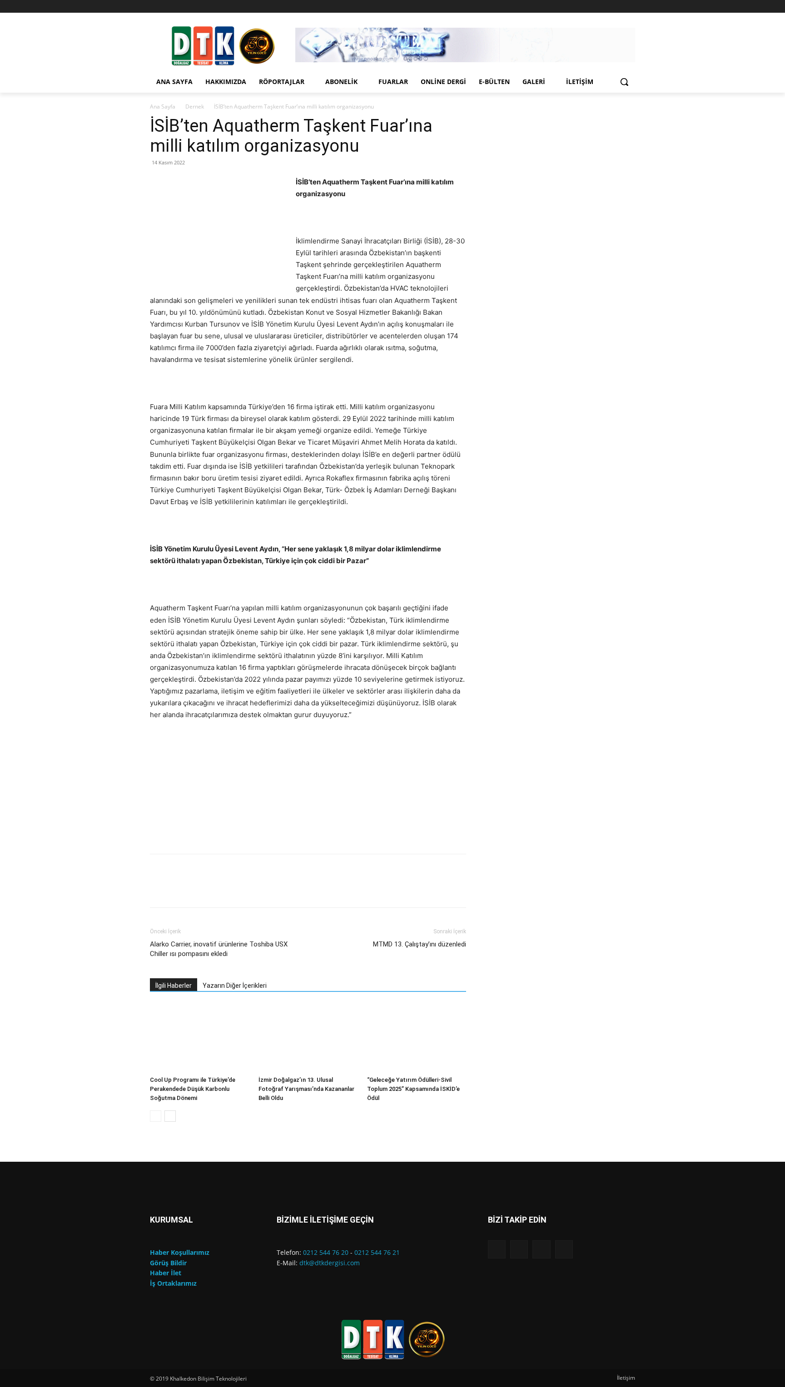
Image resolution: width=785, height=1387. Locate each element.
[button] (624, 82)
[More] (425, 889)
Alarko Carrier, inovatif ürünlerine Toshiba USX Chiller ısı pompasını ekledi (219, 949)
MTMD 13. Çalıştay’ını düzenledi (419, 944)
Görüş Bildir (168, 1262)
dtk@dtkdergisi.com (329, 1262)
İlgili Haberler (173, 985)
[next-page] (170, 1116)
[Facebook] (592, 6)
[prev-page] (155, 1116)
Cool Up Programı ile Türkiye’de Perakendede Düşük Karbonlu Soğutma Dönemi (192, 1088)
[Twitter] (630, 6)
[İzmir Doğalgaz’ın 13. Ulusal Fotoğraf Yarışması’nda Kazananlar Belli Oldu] (308, 1038)
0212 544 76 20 (325, 1252)
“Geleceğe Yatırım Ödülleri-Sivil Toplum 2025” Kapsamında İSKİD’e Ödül (413, 1088)
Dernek (194, 106)
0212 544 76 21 (377, 1252)
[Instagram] (605, 6)
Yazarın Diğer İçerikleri (235, 985)
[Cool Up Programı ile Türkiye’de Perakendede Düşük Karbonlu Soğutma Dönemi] (199, 1038)
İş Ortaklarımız (173, 1283)
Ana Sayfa (162, 106)
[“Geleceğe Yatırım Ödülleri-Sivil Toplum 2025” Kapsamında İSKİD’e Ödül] (416, 1038)
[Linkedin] (617, 6)
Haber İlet (165, 1272)
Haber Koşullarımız (179, 1252)
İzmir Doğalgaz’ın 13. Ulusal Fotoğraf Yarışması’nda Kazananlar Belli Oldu (306, 1088)
